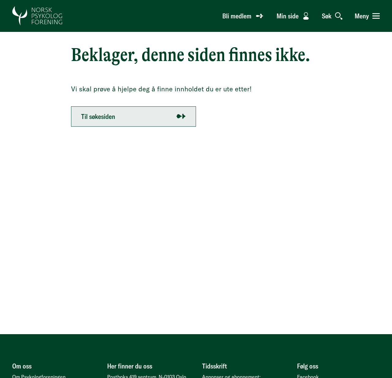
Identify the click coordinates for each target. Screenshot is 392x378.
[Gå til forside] (37, 16)
